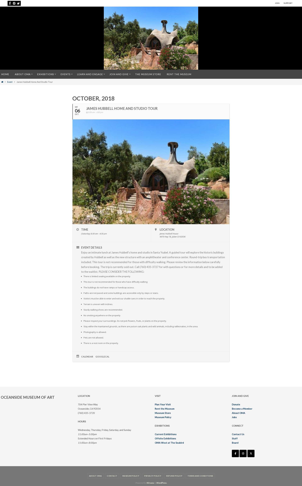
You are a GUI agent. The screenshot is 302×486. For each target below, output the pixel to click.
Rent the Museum (164, 408)
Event (10, 82)
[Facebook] (10, 3)
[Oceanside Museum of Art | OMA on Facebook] (235, 453)
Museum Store (163, 412)
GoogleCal (102, 356)
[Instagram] (14, 3)
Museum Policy (163, 417)
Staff (235, 438)
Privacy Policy (152, 476)
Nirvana (150, 483)
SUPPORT (288, 3)
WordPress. (161, 483)
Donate (236, 404)
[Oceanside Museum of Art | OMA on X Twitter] (250, 453)
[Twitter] (18, 3)
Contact (112, 476)
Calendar (87, 356)
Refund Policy (174, 476)
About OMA (238, 412)
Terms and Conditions (200, 476)
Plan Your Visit (163, 404)
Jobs (234, 417)
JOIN (277, 3)
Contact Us (238, 434)
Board (235, 442)
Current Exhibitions (165, 434)
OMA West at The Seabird (169, 442)
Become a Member (242, 408)
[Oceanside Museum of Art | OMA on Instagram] (243, 453)
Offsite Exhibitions (165, 438)
